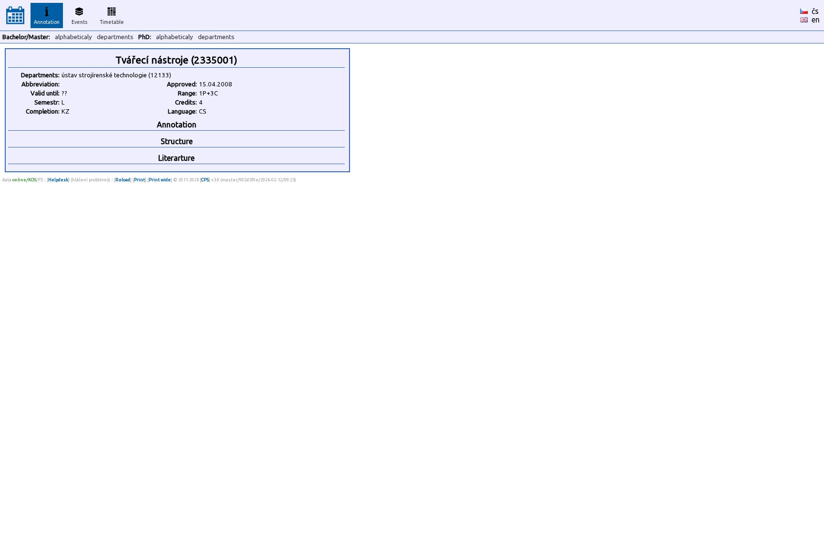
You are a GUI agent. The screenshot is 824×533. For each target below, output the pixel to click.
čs (815, 11)
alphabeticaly (73, 37)
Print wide (160, 179)
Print (139, 179)
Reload (122, 179)
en (816, 19)
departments (115, 37)
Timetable (112, 22)
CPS (205, 179)
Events (79, 22)
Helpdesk (58, 179)
